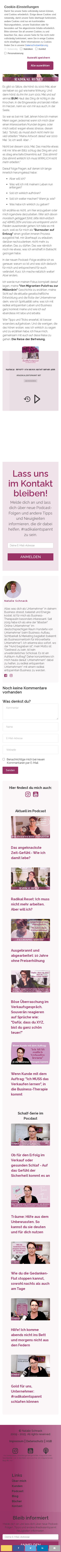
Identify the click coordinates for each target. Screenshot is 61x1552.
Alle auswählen (40, 65)
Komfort (42, 49)
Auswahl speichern (38, 57)
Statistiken (28, 49)
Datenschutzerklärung (36, 45)
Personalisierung (15, 53)
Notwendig (13, 49)
